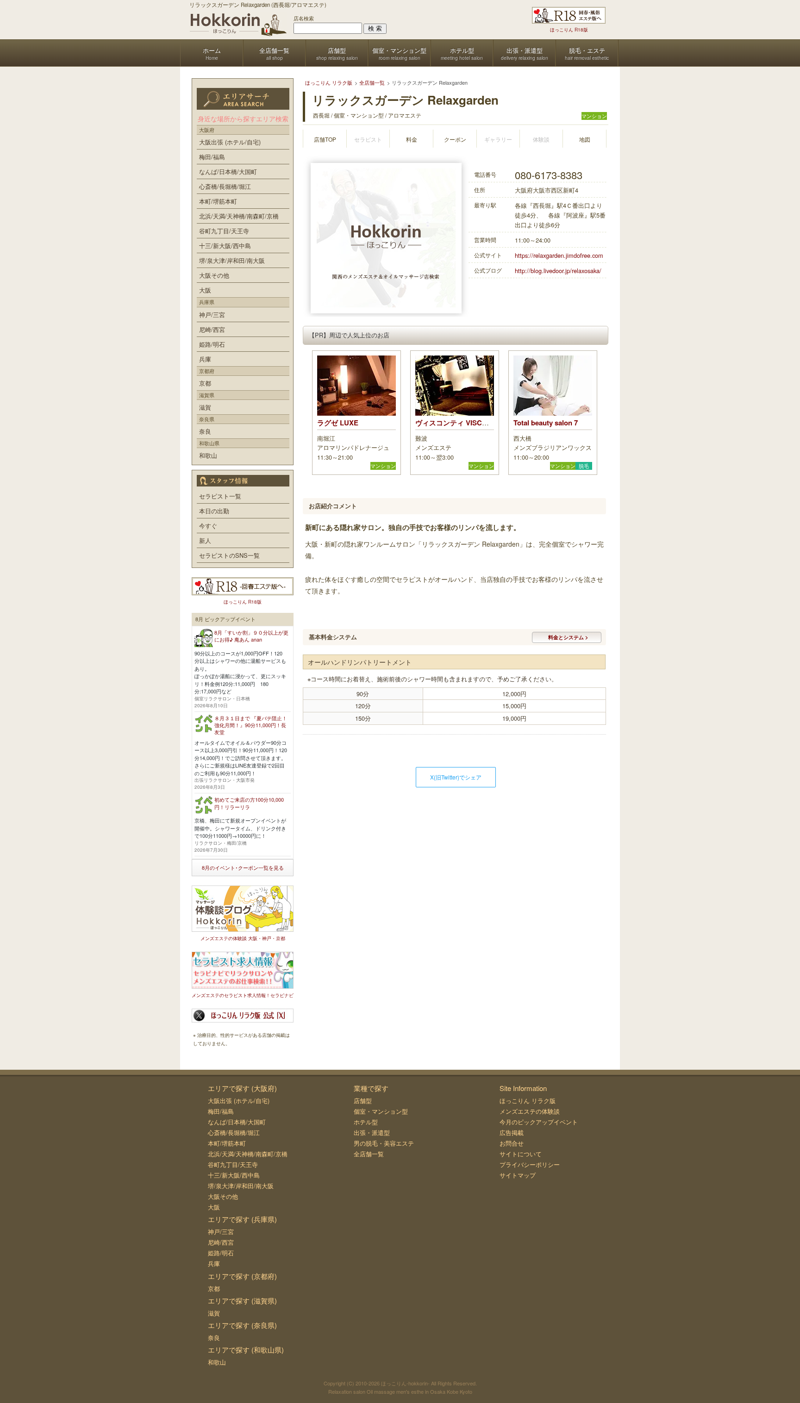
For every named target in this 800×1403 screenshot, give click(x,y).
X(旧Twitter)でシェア (455, 777)
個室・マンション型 (381, 1111)
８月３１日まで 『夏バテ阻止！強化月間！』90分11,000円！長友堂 (250, 725)
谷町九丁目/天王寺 (224, 230)
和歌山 (208, 455)
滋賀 (205, 407)
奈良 (205, 431)
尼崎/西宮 (212, 329)
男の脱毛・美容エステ (384, 1143)
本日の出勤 (214, 510)
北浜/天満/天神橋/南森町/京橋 (239, 216)
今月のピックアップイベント (539, 1121)
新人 (205, 540)
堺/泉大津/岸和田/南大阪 (232, 260)
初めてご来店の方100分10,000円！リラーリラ (249, 803)
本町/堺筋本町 (218, 201)
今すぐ (208, 525)
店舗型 (363, 1100)
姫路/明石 (212, 344)
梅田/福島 (212, 156)
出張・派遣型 (372, 1132)
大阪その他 (214, 275)
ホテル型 (366, 1121)
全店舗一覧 (369, 1153)
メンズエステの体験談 (530, 1111)
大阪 (205, 290)
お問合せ (512, 1143)
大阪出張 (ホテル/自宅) (230, 141)
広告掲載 (512, 1132)
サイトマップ (518, 1175)
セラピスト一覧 (220, 496)
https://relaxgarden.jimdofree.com (559, 255)
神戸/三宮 (212, 314)
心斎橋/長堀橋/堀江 (225, 186)
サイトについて (521, 1153)
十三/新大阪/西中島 (225, 245)
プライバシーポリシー (530, 1164)
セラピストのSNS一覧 (229, 555)
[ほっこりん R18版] (569, 15)
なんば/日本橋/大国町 (228, 171)
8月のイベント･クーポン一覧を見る (243, 867)
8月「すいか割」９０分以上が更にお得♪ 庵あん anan (251, 636)
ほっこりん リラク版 (528, 1100)
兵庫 (205, 359)
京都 (205, 383)
